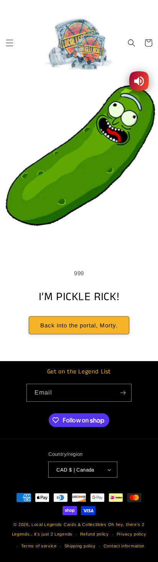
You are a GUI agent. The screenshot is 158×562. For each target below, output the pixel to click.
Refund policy (94, 534)
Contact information (124, 546)
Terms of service (39, 546)
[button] (9, 43)
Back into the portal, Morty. (79, 325)
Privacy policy (131, 534)
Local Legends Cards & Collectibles (69, 524)
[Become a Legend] (122, 393)
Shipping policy (80, 546)
